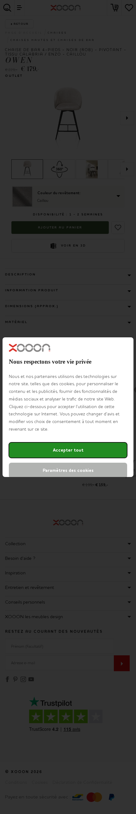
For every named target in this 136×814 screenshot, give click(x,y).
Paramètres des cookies (68, 470)
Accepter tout (68, 450)
